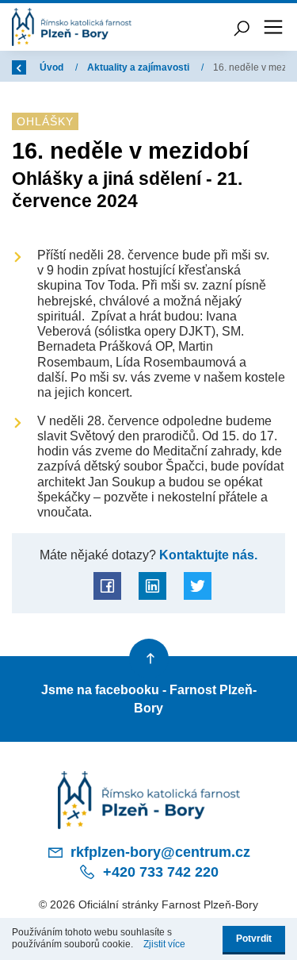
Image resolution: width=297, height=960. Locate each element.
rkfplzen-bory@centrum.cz (158, 852)
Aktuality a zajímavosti (139, 67)
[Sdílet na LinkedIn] (152, 586)
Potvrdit (254, 938)
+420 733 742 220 (159, 872)
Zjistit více (164, 944)
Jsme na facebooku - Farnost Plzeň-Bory (149, 698)
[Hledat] (241, 27)
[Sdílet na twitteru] (197, 586)
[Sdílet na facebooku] (107, 586)
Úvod (53, 67)
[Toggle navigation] (273, 27)
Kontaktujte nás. (206, 554)
